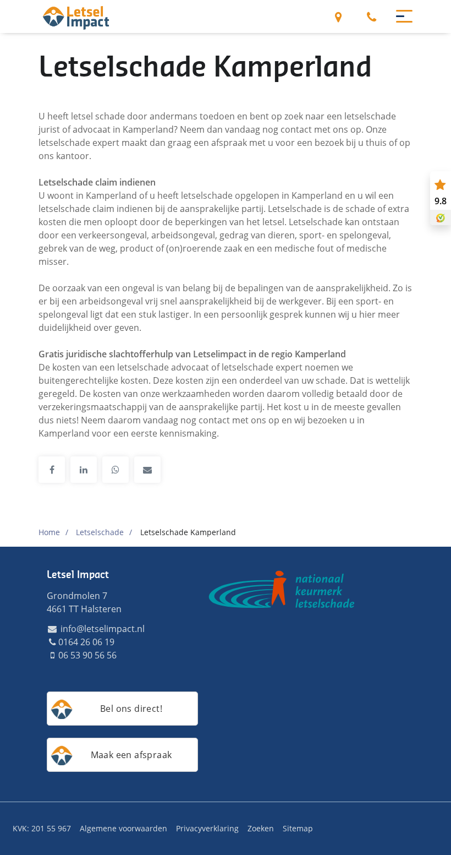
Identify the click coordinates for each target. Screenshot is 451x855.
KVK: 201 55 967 (42, 828)
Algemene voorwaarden (123, 828)
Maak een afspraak (131, 755)
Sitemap (298, 828)
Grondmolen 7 (338, 16)
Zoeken (261, 828)
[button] (399, 15)
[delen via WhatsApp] (115, 470)
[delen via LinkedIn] (83, 470)
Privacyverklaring (207, 828)
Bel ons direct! (131, 708)
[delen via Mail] (147, 470)
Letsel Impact (78, 575)
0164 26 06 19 (371, 16)
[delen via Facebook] (51, 470)
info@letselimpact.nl (101, 629)
